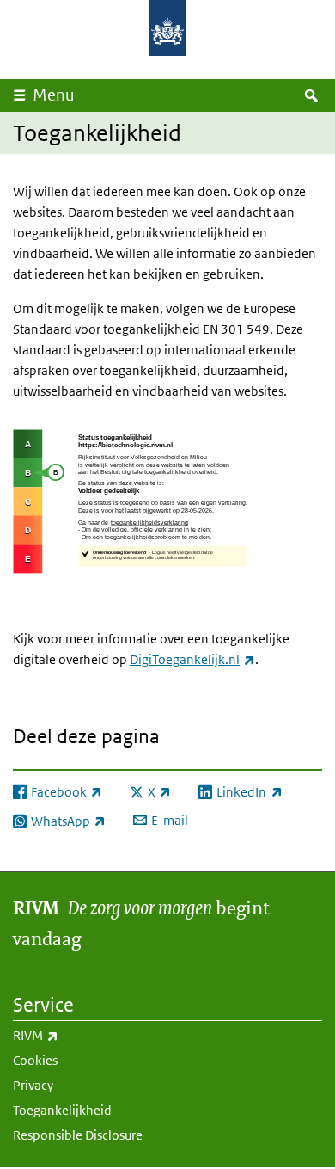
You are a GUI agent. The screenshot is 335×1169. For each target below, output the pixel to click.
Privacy (33, 1085)
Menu (54, 95)
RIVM (73, 1034)
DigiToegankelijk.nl (192, 659)
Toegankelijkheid (62, 1110)
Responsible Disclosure (78, 1135)
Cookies (35, 1060)
